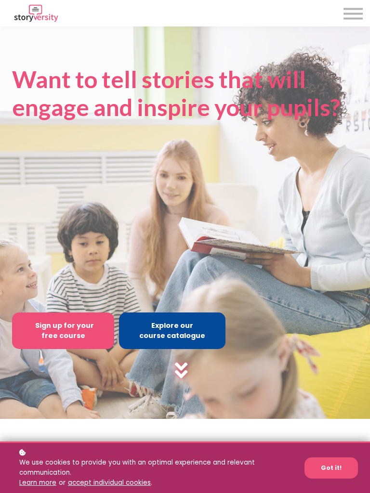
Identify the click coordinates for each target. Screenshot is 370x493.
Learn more (37, 482)
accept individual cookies (109, 482)
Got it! (331, 468)
